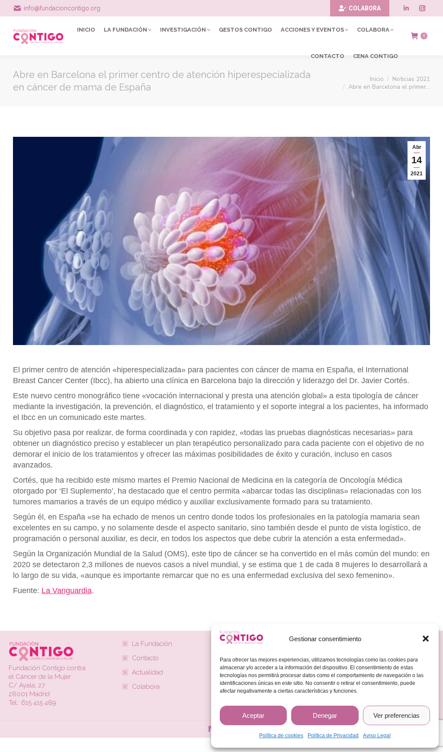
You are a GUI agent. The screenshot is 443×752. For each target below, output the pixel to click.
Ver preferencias (396, 715)
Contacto (145, 658)
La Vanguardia (67, 590)
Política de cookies (281, 736)
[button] (425, 638)
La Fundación (152, 644)
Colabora (146, 687)
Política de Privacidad (333, 736)
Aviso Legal (377, 736)
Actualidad (147, 672)
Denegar (325, 715)
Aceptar (253, 715)
